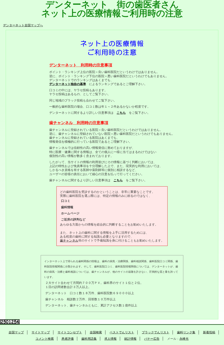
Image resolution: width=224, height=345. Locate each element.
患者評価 (67, 338)
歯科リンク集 (186, 332)
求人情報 (110, 338)
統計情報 (130, 338)
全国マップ (16, 332)
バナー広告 (151, 338)
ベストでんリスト (122, 332)
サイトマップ (41, 332)
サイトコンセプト (70, 332)
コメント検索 (44, 338)
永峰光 (184, 338)
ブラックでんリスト (155, 332)
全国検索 (96, 332)
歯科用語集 (89, 338)
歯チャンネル (69, 240)
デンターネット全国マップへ (23, 25)
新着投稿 (209, 332)
